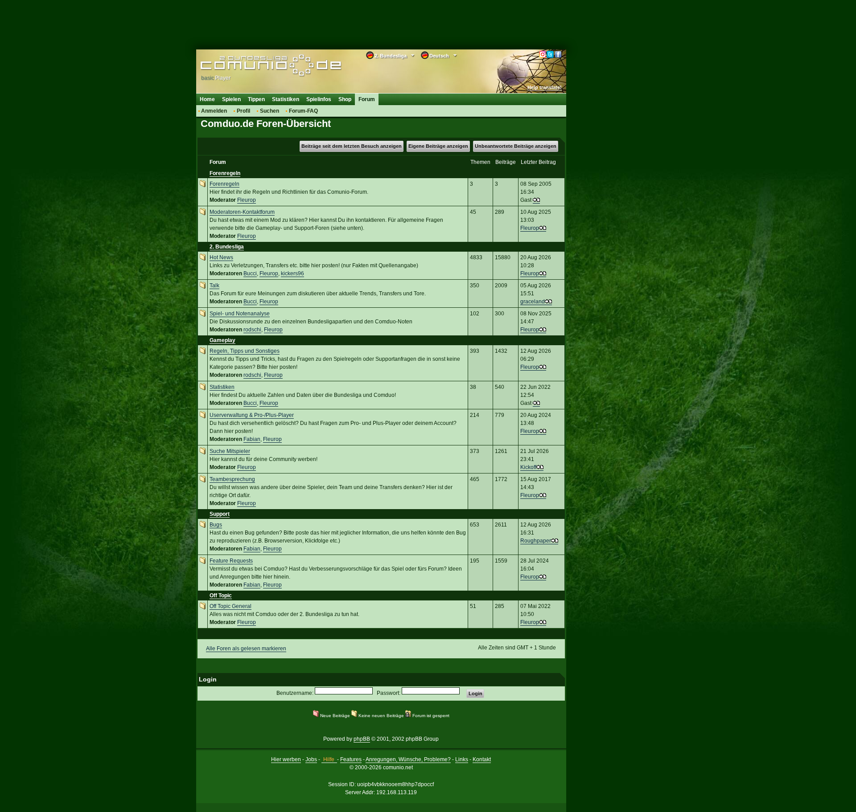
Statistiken (285, 99)
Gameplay (222, 340)
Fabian (251, 439)
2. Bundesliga (227, 247)
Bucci (250, 273)
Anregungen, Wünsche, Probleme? (408, 759)
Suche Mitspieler (230, 451)
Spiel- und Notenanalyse (240, 313)
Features (351, 759)
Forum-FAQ (303, 111)
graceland (532, 301)
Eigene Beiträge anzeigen (438, 146)
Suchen (269, 111)
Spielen (231, 99)
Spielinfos (318, 99)
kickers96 (292, 273)
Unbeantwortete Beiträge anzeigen (515, 146)
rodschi (252, 329)
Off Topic (221, 595)
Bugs (216, 525)
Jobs (311, 759)
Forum (366, 99)
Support (220, 514)
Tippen (256, 99)
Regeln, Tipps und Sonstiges (245, 351)
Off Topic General (230, 606)
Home (207, 99)
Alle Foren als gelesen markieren (246, 648)
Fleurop (246, 200)
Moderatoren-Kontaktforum (242, 212)
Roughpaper (535, 541)
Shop (344, 99)
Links (461, 759)
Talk (214, 285)
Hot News (221, 257)
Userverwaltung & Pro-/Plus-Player (252, 415)
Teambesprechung (232, 479)
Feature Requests (231, 561)
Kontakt (482, 759)
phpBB (362, 739)
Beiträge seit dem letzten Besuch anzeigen (351, 146)
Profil (243, 111)
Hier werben (286, 759)
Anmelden (214, 111)
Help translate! (544, 87)
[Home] (257, 65)
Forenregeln (225, 173)
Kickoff (528, 467)
